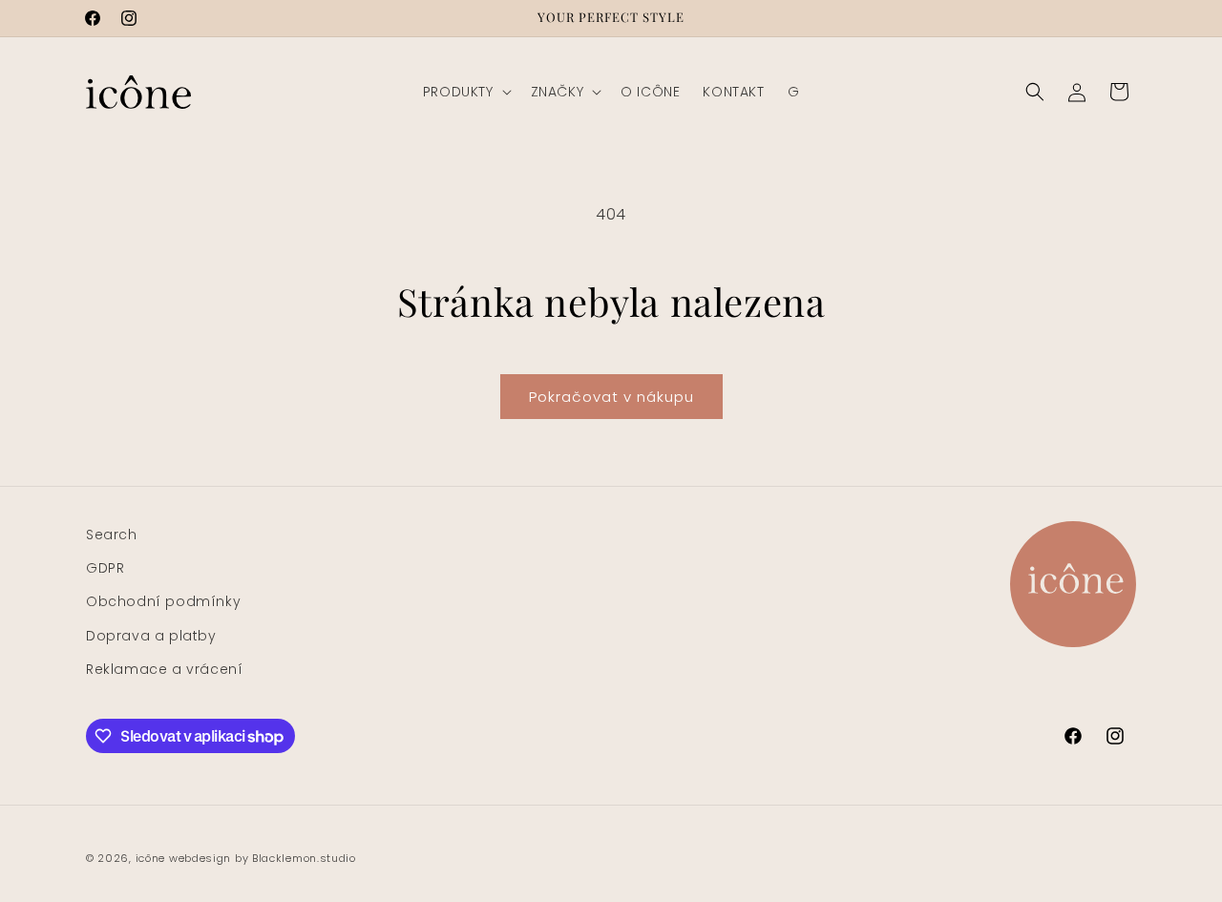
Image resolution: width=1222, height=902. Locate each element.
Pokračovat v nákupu (611, 397)
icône (151, 858)
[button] (465, 92)
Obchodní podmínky (163, 601)
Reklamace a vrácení (164, 669)
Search (111, 534)
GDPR (105, 567)
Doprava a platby (151, 635)
